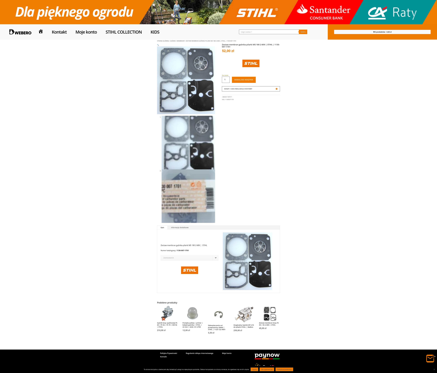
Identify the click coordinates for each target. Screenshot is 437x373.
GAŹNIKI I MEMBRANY (177, 41)
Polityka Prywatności (168, 353)
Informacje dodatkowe (180, 227)
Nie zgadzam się (267, 369)
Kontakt (59, 32)
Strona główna (163, 41)
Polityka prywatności (284, 369)
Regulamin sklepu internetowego (199, 353)
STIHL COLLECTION (124, 32)
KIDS (155, 32)
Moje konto (86, 32)
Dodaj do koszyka (243, 80)
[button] (158, 45)
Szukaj (303, 32)
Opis (162, 227)
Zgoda (254, 369)
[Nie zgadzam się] (434, 369)
